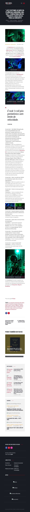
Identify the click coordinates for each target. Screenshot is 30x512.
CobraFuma (11, 304)
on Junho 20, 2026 (17, 385)
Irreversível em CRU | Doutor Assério (18, 370)
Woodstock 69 (20, 74)
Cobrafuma (10, 47)
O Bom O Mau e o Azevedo (15, 306)
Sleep (11, 308)
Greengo (16, 304)
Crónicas (12, 424)
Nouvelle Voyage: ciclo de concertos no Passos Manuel (15, 409)
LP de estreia (19, 55)
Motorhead (7, 306)
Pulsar (18, 69)
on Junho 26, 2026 (17, 380)
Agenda (8, 415)
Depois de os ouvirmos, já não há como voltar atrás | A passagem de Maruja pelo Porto (18, 391)
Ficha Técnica (8, 465)
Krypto (6, 305)
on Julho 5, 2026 (17, 371)
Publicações (13, 44)
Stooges (20, 308)
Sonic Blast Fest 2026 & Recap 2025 (15, 428)
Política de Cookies (9, 468)
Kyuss (9, 305)
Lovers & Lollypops (16, 56)
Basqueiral (14, 284)
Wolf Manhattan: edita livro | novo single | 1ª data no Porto (14, 349)
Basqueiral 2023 (18, 302)
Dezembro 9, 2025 (17, 425)
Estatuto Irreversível (18, 463)
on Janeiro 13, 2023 (11, 351)
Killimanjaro (20, 304)
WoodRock (7, 286)
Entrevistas (20, 20)
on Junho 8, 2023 (20, 44)
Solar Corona (9, 50)
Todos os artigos (13, 20)
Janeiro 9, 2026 (11, 407)
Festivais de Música (14, 415)
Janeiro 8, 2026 (16, 416)
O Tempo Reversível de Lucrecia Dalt (18, 383)
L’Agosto (19, 284)
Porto (9, 308)
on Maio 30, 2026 (17, 394)
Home (7, 20)
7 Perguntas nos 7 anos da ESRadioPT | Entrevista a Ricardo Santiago (18, 377)
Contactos (7, 463)
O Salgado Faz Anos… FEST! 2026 (14, 419)
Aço (9, 302)
